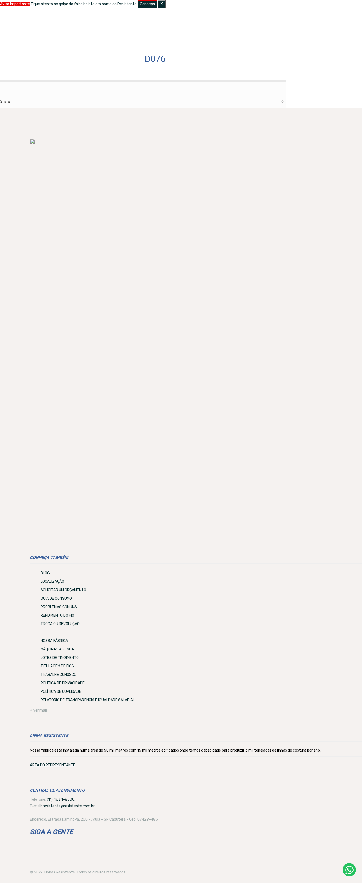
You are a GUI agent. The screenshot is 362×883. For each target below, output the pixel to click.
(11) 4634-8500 (60, 799)
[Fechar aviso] (162, 4)
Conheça (147, 4)
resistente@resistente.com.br (69, 806)
